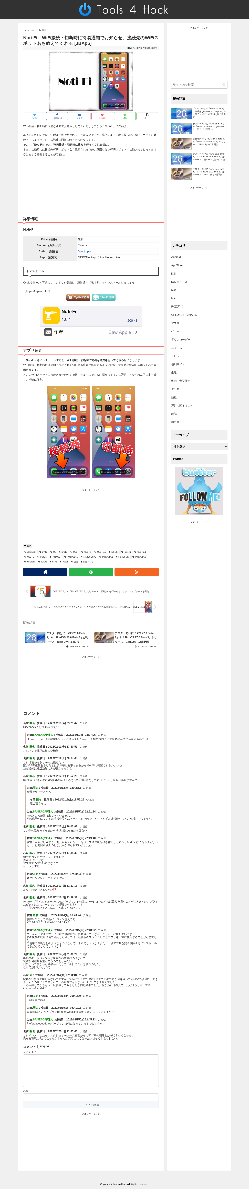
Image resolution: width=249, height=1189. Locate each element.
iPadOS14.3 (140, 557)
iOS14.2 (127, 552)
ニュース (176, 347)
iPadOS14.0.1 (90, 557)
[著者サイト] (45, 572)
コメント (29, 1051)
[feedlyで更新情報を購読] (91, 572)
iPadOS (43, 557)
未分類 (175, 389)
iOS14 (75, 552)
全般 (174, 372)
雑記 (174, 413)
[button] (224, 85)
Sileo (54, 562)
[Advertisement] (91, 184)
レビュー (176, 356)
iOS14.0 (87, 552)
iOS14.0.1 (101, 552)
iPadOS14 (56, 557)
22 (132, 48)
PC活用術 (177, 306)
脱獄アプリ (88, 562)
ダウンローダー (180, 339)
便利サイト (178, 364)
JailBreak (31, 562)
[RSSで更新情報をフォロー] (137, 572)
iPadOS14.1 (107, 557)
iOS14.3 (30, 557)
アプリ (175, 323)
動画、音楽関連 (180, 380)
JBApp (44, 562)
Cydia (44, 552)
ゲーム (175, 331)
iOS (54, 552)
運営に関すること (182, 405)
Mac (173, 290)
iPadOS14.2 (124, 557)
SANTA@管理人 (43, 734)
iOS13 (64, 552)
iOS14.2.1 (141, 552)
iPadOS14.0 (72, 557)
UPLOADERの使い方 (184, 314)
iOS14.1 (115, 552)
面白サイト (178, 422)
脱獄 (29, 546)
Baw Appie (84, 251)
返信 (84, 723)
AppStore (177, 265)
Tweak (65, 562)
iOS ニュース (179, 281)
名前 (26, 1090)
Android (176, 257)
